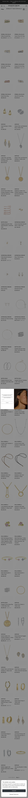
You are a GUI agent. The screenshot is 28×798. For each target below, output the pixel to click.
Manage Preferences (14, 794)
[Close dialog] (26, 390)
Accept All (14, 790)
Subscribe (7, 402)
